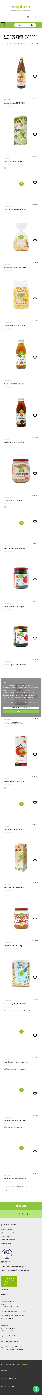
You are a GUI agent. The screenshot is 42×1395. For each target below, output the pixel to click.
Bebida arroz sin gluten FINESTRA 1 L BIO (16, 209)
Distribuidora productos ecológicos (13, 1267)
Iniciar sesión (5, 1322)
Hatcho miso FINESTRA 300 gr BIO (14, 607)
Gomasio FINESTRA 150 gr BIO (13, 500)
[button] (6, 43)
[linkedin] (28, 1214)
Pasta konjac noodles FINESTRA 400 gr (16, 1178)
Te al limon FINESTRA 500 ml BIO (14, 384)
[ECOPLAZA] (20, 7)
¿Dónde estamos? (7, 1233)
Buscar (33, 25)
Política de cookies (8, 1386)
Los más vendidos (7, 1301)
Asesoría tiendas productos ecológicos (15, 1270)
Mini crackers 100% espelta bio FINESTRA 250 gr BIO (20, 267)
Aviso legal (5, 1370)
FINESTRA (7, 100)
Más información (31, 702)
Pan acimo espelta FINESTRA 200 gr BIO (16, 1004)
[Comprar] (21, 72)
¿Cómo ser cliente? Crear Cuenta (12, 1315)
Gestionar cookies (21, 708)
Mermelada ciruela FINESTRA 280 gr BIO (16, 1062)
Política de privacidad (8, 1378)
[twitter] (19, 1214)
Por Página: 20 (19, 43)
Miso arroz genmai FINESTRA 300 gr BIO (16, 665)
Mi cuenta (4, 1325)
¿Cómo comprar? (7, 1318)
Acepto (21, 711)
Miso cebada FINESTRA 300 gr (13, 723)
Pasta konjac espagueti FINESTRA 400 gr (16, 1120)
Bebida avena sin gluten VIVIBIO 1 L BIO (16, 887)
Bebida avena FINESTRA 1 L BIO (14, 161)
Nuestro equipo (6, 1236)
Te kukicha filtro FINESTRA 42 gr (14, 781)
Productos (4, 1294)
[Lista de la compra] (35, 17)
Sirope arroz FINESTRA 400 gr (13, 946)
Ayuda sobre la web (8, 1328)
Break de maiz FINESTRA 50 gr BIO (14, 326)
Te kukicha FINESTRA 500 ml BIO (14, 442)
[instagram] (23, 1214)
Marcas (3, 1305)
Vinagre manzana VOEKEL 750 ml (14, 103)
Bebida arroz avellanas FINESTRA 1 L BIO (16, 548)
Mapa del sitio (6, 1243)
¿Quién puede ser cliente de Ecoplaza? (14, 1311)
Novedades (5, 1298)
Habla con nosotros (8, 1239)
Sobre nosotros (6, 1229)
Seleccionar (34, 43)
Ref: (33, 98)
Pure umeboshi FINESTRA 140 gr (14, 829)
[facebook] (14, 1214)
